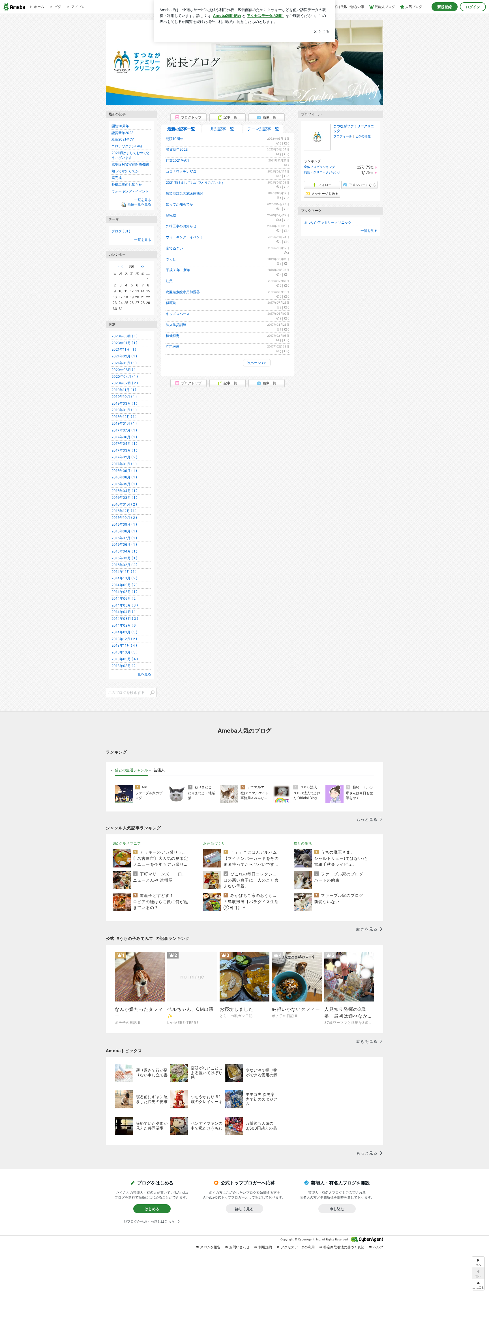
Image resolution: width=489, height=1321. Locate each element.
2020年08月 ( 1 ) (124, 370)
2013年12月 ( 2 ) (124, 639)
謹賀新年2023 (177, 149)
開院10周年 (174, 139)
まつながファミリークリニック (327, 222)
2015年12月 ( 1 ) (123, 511)
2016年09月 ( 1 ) (124, 471)
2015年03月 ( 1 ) (124, 558)
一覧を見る (369, 230)
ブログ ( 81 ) (120, 231)
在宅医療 (172, 346)
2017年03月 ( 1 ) (124, 450)
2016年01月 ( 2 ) (124, 504)
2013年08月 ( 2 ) (124, 666)
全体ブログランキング (319, 167)
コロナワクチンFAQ (181, 171)
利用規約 (265, 1247)
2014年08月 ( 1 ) (124, 592)
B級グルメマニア (127, 843)
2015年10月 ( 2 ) (124, 517)
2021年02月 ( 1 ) (124, 356)
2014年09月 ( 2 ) (124, 585)
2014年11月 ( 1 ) (123, 571)
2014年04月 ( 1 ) (124, 612)
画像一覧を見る (139, 204)
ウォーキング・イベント (184, 237)
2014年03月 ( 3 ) (124, 618)
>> (142, 266)
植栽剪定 (172, 336)
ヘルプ (378, 1247)
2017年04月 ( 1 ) (124, 443)
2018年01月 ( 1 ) (124, 423)
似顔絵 (171, 303)
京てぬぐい (174, 248)
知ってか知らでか (179, 204)
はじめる (152, 1208)
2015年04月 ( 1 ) (124, 551)
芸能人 (159, 770)
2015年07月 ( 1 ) (124, 538)
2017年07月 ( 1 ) (124, 430)
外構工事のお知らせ (181, 226)
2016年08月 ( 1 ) (124, 477)
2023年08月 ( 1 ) (124, 336)
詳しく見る (244, 1208)
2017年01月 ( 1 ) (124, 464)
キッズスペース (178, 314)
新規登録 (444, 7)
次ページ (256, 363)
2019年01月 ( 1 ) (124, 410)
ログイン (473, 7)
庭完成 (171, 215)
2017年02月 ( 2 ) (124, 457)
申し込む (337, 1208)
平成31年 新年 (178, 270)
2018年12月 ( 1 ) (123, 417)
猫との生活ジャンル (131, 770)
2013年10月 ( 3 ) (124, 652)
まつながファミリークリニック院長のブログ (244, 65)
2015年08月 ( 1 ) (124, 531)
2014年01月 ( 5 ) (124, 632)
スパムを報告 (210, 1247)
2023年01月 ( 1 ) (124, 343)
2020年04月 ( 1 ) (124, 376)
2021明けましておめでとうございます (195, 182)
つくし (171, 259)
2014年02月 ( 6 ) (124, 625)
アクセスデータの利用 (298, 1247)
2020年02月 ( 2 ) (124, 383)
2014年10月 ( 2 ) (124, 578)
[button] (478, 1284)
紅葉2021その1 (177, 160)
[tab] (131, 770)
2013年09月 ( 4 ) (124, 659)
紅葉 (169, 281)
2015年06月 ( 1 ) (124, 544)
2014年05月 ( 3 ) (124, 605)
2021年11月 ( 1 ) (123, 349)
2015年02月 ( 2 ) (124, 565)
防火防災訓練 (176, 325)
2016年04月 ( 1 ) (124, 491)
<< (120, 266)
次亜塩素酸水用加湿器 (183, 292)
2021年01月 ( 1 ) (124, 363)
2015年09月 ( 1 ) (124, 524)
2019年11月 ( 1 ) (123, 390)
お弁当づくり (214, 843)
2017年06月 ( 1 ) (124, 437)
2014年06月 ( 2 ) (124, 598)
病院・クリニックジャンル (322, 172)
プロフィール (342, 136)
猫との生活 (303, 843)
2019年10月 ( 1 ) (124, 396)
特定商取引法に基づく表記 (343, 1247)
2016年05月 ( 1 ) (124, 484)
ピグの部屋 (363, 136)
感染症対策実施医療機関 (184, 193)
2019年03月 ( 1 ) (124, 403)
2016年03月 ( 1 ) (124, 497)
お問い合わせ (239, 1247)
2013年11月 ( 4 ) (124, 645)
